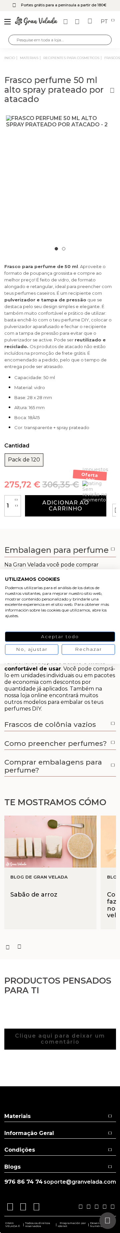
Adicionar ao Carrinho (65, 505)
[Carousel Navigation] (60, 947)
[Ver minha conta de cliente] (78, 22)
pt (105, 22)
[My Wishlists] (66, 22)
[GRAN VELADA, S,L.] (36, 21)
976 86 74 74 (23, 1182)
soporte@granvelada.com (80, 1182)
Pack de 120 (24, 460)
